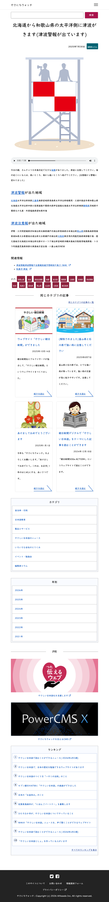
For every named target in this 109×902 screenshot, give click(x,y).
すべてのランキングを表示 (84, 850)
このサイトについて (35, 883)
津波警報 (18, 192)
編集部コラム (92, 47)
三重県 (35, 201)
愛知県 (30, 285)
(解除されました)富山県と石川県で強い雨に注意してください (75, 345)
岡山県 (80, 231)
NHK (14, 285)
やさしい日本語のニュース (27, 538)
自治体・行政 (21, 510)
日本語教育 (20, 520)
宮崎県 (80, 279)
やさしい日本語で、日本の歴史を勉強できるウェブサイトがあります (51, 767)
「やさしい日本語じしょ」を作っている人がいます (42, 841)
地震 (53, 170)
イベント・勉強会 (23, 557)
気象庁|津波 (24, 269)
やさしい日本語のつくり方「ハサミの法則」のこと (42, 776)
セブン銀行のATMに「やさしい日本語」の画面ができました (47, 786)
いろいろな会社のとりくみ (27, 547)
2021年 (19, 636)
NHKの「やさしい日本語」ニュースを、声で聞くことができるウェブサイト (54, 823)
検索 (91, 15)
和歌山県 (21, 279)
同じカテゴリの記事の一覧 (81, 302)
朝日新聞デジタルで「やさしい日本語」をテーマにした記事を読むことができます (75, 439)
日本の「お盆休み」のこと (31, 795)
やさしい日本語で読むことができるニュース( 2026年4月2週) (48, 832)
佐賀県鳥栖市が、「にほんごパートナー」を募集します (44, 804)
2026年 (19, 590)
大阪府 (61, 236)
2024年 (19, 609)
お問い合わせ (55, 883)
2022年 (19, 627)
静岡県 (86, 206)
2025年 (19, 600)
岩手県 (55, 279)
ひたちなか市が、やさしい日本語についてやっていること (46, 813)
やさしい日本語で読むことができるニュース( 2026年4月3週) (48, 758)
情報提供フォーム (74, 883)
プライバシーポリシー (55, 890)
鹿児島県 (65, 285)
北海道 (14, 201)
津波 (29, 279)
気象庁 (22, 285)
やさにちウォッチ (21, 5)
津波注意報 (19, 223)
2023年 (19, 618)
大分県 (47, 285)
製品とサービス (22, 529)
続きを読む (39, 394)
